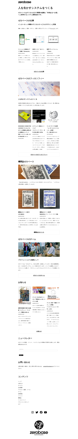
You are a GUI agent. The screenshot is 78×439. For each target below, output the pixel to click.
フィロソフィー (22, 400)
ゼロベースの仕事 (39, 71)
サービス (52, 28)
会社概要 (20, 387)
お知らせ (39, 331)
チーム (19, 391)
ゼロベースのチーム (39, 275)
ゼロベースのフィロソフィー (39, 154)
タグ (19, 404)
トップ (19, 381)
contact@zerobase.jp (48, 366)
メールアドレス (21, 349)
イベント (20, 395)
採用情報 (20, 393)
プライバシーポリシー (23, 402)
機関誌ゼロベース (39, 232)
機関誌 (19, 397)
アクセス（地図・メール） (24, 389)
